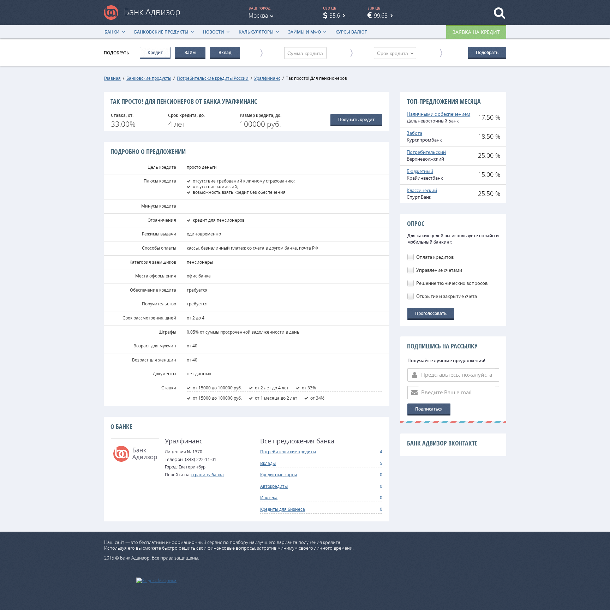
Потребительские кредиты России (213, 78)
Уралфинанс (267, 78)
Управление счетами (439, 270)
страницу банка (207, 474)
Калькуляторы (256, 32)
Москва (258, 15)
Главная (112, 78)
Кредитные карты (278, 474)
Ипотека (268, 497)
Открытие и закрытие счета (446, 296)
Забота (414, 133)
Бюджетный (420, 171)
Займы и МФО (304, 32)
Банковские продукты (161, 32)
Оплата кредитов (435, 257)
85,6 (334, 15)
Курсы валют (351, 32)
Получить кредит (356, 119)
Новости (213, 32)
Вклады (268, 463)
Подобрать (487, 52)
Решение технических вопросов (452, 283)
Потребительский (426, 152)
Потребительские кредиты (288, 451)
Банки (112, 32)
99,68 (381, 15)
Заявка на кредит (476, 32)
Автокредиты (274, 486)
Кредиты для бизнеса (282, 509)
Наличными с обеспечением (438, 114)
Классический (422, 190)
